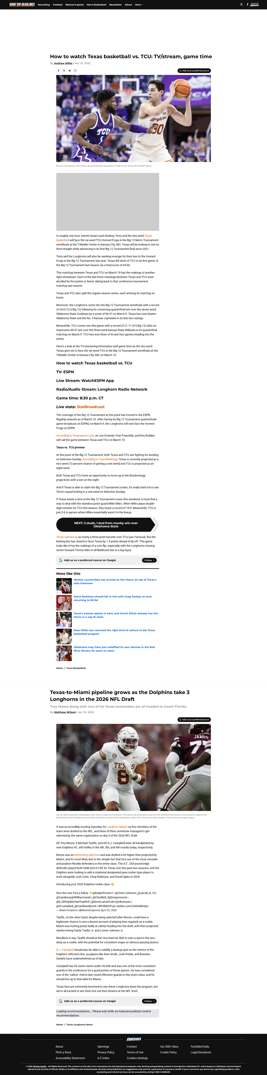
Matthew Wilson (65, 712)
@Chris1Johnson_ (126, 893)
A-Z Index (103, 1058)
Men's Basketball (96, 4)
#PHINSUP (105, 906)
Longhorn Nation (116, 826)
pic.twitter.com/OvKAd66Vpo (130, 906)
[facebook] (247, 4)
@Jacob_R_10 (146, 893)
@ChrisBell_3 (101, 897)
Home (59, 668)
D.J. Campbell (65, 949)
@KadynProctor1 (102, 893)
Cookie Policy (168, 1052)
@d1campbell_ (65, 906)
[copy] (75, 70)
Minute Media (39, 1066)
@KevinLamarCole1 (103, 901)
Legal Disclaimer (201, 1052)
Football (57, 4)
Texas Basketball (76, 668)
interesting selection (87, 855)
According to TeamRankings (100, 459)
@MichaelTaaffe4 (78, 901)
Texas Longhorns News (79, 1024)
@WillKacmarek (81, 897)
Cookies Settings (137, 1058)
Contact (132, 1046)
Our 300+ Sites (169, 1046)
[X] (241, 4)
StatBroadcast (91, 407)
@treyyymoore (118, 897)
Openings (103, 1046)
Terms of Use (135, 1052)
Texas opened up (66, 537)
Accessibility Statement (70, 1058)
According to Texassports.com (75, 435)
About (128, 4)
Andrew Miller (63, 63)
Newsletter (115, 4)
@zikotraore (123, 901)
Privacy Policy (105, 1052)
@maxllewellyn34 (85, 906)
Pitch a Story (63, 1052)
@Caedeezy (63, 897)
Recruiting (44, 4)
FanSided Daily (200, 1046)
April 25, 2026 (109, 910)
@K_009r (61, 901)
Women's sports (74, 4)
